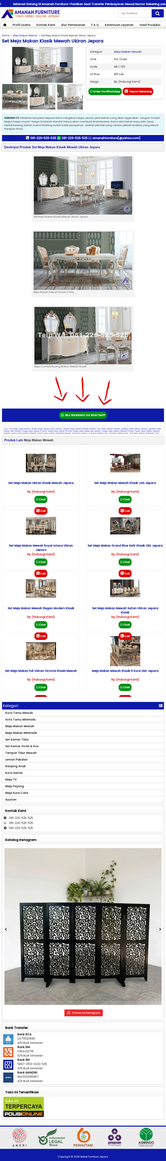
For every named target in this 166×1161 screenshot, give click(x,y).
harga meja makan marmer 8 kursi (118, 431)
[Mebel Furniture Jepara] (30, 18)
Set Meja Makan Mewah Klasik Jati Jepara (125, 483)
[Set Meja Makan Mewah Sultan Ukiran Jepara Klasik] (125, 596)
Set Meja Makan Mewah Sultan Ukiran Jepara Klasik (125, 610)
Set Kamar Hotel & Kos (22, 746)
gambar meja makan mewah (134, 429)
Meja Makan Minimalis (21, 733)
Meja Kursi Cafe (16, 793)
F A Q (95, 25)
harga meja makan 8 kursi (60, 431)
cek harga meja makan (19, 429)
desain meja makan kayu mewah (46, 429)
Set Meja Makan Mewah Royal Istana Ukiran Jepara (41, 548)
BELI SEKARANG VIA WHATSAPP (85, 415)
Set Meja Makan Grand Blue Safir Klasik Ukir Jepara (125, 546)
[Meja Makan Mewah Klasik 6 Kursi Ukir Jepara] (125, 665)
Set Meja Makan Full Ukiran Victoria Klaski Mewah (41, 671)
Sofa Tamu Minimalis (20, 719)
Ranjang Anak (15, 766)
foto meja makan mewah (108, 429)
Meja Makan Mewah (25, 35)
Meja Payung (14, 786)
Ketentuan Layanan (119, 25)
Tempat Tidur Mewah (21, 753)
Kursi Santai (13, 773)
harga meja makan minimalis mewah (54, 433)
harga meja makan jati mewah (87, 431)
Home (5, 35)
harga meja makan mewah (24, 433)
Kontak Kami (45, 25)
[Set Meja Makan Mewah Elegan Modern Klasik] (41, 597)
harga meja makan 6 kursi (34, 431)
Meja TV (11, 780)
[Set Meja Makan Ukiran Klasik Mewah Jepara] (41, 471)
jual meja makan (79, 433)
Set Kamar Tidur (17, 739)
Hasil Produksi (150, 25)
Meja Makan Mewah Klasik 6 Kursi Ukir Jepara (125, 671)
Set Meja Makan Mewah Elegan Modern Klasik (41, 608)
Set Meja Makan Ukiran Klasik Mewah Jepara (41, 483)
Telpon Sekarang (140, 91)
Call (43, 511)
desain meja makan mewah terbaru (79, 429)
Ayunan (10, 800)
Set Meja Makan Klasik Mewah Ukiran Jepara (52, 41)
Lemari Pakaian (16, 759)
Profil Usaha (21, 25)
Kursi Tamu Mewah (19, 713)
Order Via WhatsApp (106, 91)
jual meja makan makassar (142, 433)
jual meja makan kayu (118, 433)
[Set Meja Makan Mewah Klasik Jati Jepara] (125, 471)
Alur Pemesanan (73, 25)
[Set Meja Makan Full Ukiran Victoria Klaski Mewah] (41, 659)
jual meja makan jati (98, 433)
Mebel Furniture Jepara (94, 1156)
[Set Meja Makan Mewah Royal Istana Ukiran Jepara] (41, 534)
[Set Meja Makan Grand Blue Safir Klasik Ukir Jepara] (125, 533)
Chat (42, 499)
